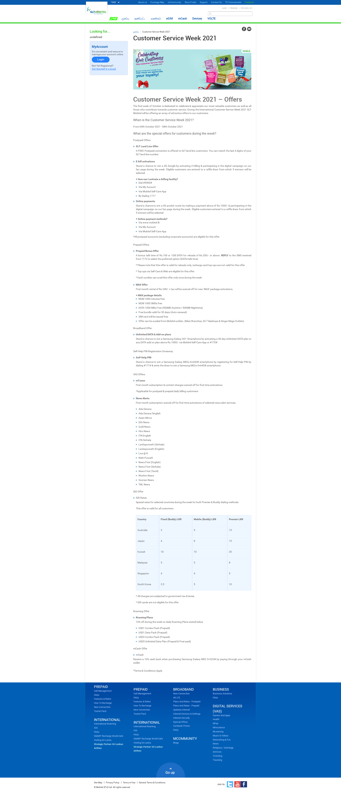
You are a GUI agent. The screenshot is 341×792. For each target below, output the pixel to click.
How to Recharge (103, 703)
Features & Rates (102, 699)
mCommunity (174, 2)
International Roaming (105, 723)
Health (216, 719)
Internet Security (181, 718)
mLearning (218, 731)
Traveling (217, 760)
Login (224, 8)
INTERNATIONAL (107, 720)
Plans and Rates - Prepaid (186, 705)
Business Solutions (222, 693)
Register (234, 8)
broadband (183, 689)
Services (217, 751)
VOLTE (211, 18)
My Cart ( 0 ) (246, 8)
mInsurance (219, 727)
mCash (182, 18)
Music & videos (220, 735)
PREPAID (101, 687)
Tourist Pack (100, 711)
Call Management (103, 691)
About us (142, 2)
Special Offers (180, 722)
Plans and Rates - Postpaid (186, 701)
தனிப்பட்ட (140, 18)
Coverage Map (157, 2)
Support (203, 2)
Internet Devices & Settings (187, 713)
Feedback (249, 2)
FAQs (96, 695)
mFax (215, 723)
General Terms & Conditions (152, 782)
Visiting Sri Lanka (102, 740)
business (221, 689)
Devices (197, 18)
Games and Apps (221, 715)
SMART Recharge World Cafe (108, 736)
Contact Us (216, 2)
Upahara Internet (181, 709)
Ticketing (217, 756)
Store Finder (190, 2)
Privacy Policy (112, 782)
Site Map (98, 782)
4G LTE (176, 697)
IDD (96, 727)
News (216, 743)
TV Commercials (233, 2)
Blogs (176, 742)
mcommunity (185, 738)
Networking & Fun (222, 739)
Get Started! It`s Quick (104, 68)
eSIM (169, 18)
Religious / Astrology (223, 747)
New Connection (102, 707)
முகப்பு (125, 18)
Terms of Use (129, 782)
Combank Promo (181, 726)
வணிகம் (156, 18)
